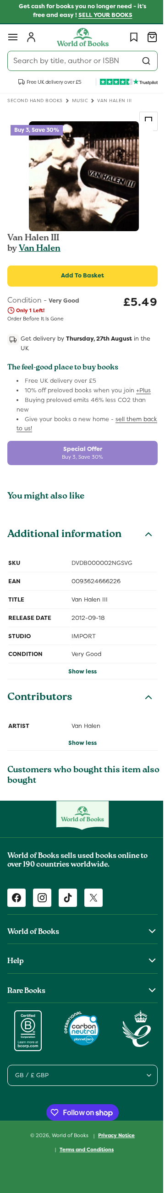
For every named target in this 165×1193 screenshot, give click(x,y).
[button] (12, 37)
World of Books (68, 1135)
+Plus (143, 390)
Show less (79, 671)
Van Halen (39, 249)
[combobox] (79, 61)
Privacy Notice (113, 1135)
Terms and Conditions (83, 1149)
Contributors (39, 698)
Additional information (64, 535)
